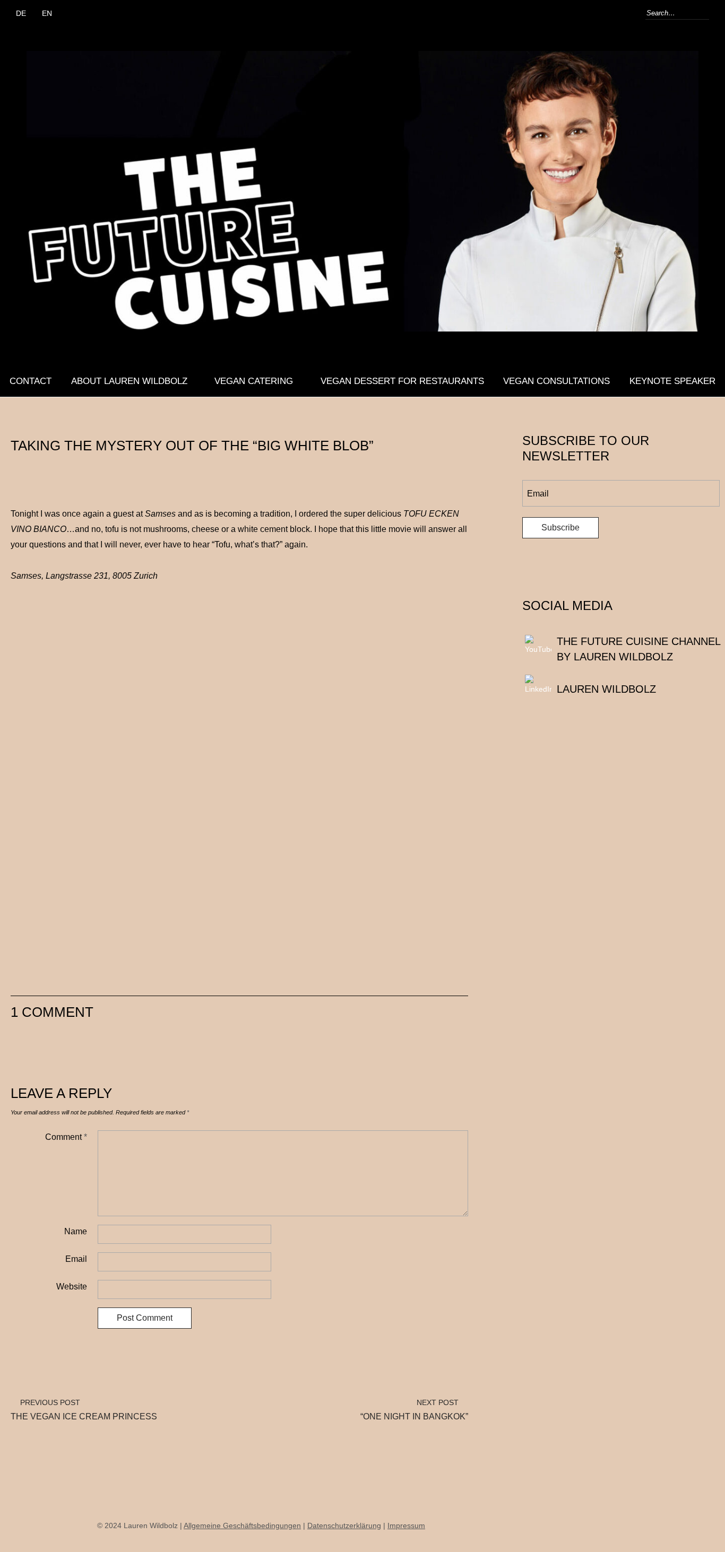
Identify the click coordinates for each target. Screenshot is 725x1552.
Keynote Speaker (672, 381)
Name (75, 1231)
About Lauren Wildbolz (129, 381)
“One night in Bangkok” (414, 1409)
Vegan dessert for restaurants (402, 381)
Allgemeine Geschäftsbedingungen (242, 1525)
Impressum (406, 1525)
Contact (30, 381)
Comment (66, 1136)
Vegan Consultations (556, 381)
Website (71, 1286)
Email (76, 1258)
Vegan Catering (253, 381)
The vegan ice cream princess (84, 1409)
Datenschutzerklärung (344, 1525)
